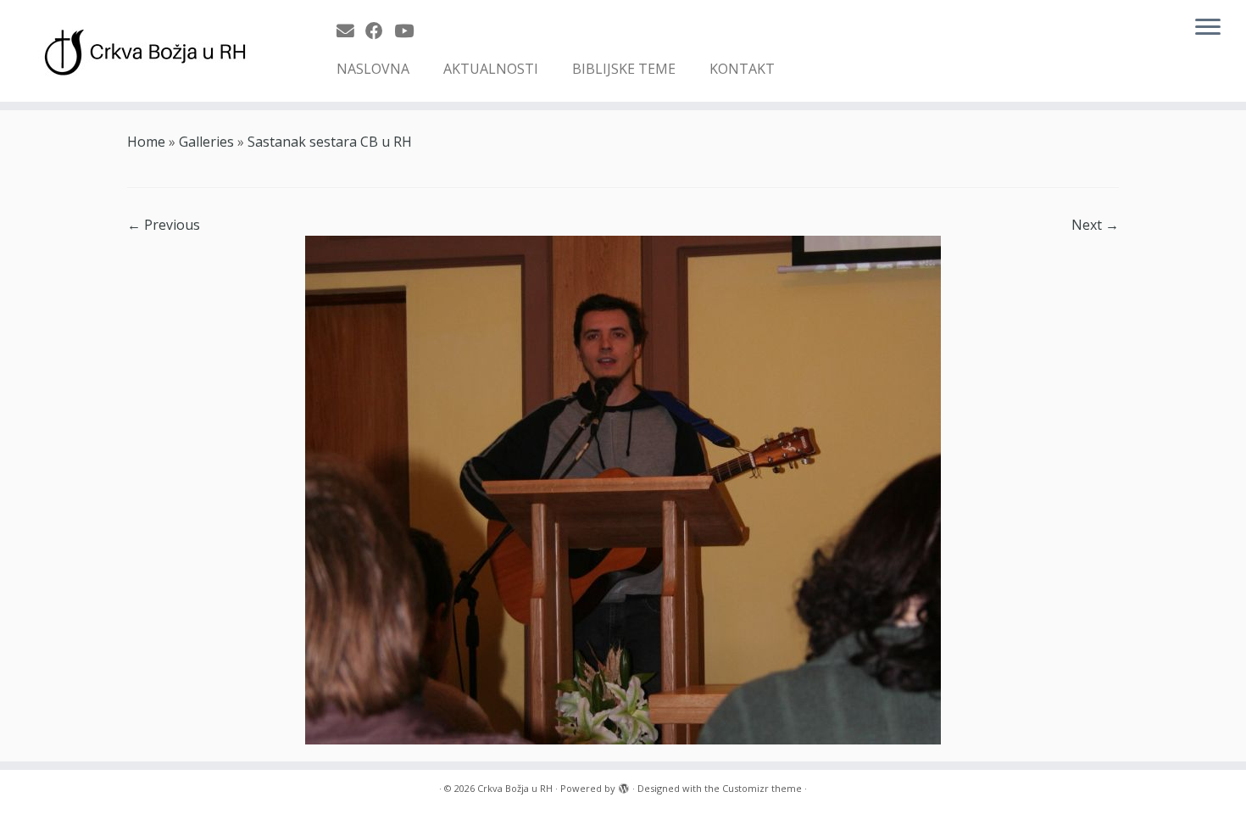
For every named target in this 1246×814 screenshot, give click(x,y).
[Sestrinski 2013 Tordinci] (623, 488)
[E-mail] (351, 30)
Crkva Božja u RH (515, 788)
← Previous (163, 224)
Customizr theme (762, 788)
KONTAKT (742, 68)
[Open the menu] (1208, 28)
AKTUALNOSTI (490, 68)
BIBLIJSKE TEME (624, 68)
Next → (1095, 224)
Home (146, 141)
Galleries (206, 141)
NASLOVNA (373, 68)
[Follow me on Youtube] (409, 30)
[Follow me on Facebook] (379, 30)
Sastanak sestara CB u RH (330, 141)
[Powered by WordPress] (624, 785)
